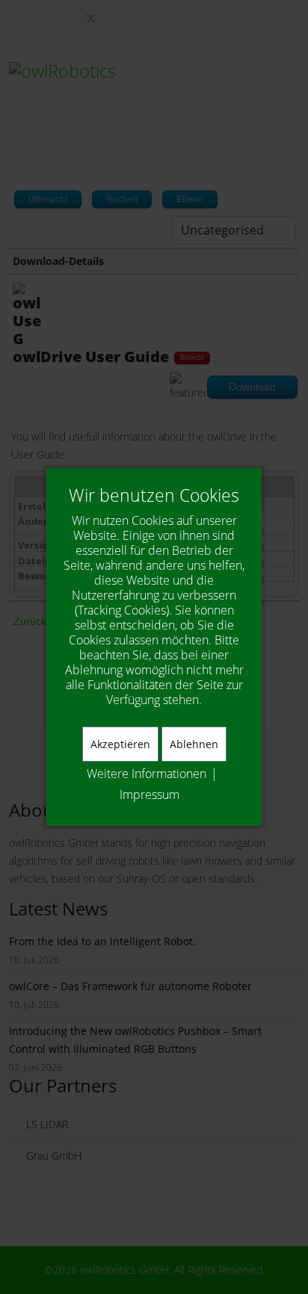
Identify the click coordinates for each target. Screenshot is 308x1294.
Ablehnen (194, 744)
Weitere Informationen (146, 773)
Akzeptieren (120, 744)
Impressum (149, 794)
